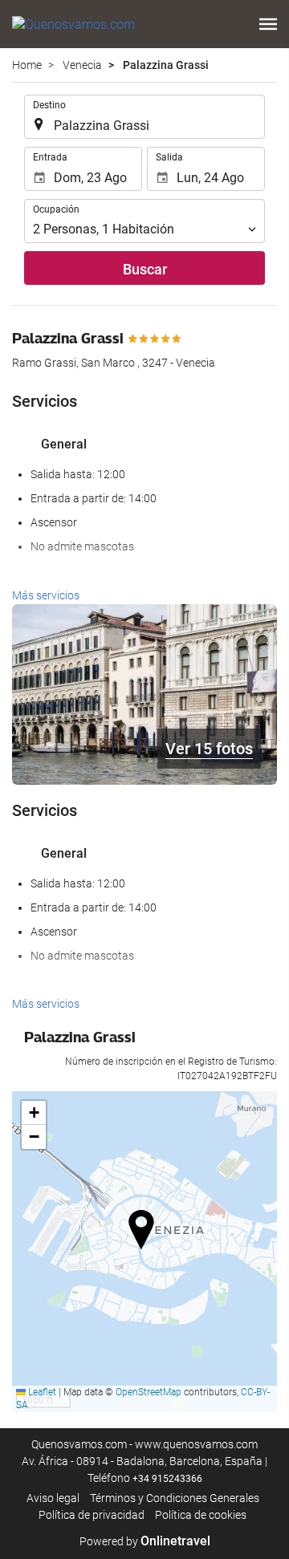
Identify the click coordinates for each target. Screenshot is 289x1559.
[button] (268, 24)
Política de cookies (200, 1514)
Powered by (144, 1541)
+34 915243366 (167, 1478)
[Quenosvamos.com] (73, 24)
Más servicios (45, 595)
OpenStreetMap (148, 1392)
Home (27, 65)
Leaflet (41, 1392)
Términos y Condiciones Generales (174, 1498)
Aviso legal (52, 1498)
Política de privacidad (91, 1514)
